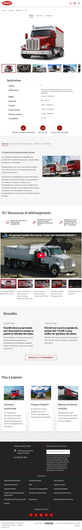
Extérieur (39, 16)
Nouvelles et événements (62, 493)
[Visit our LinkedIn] (41, 515)
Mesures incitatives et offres (63, 499)
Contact (7, 503)
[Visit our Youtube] (51, 515)
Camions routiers (59, 485)
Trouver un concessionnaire (38, 489)
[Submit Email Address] (68, 452)
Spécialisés (19, 10)
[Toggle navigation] (79, 3)
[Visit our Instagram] (46, 515)
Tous (31, 16)
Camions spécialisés (61, 489)
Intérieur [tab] (46, 143)
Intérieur (49, 16)
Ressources (33, 499)
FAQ (30, 485)
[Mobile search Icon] (70, 3)
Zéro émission (59, 480)
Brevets (14, 525)
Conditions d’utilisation (8, 523)
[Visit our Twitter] (36, 515)
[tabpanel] (41, 175)
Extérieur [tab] (37, 143)
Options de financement (12, 480)
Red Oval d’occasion (11, 485)
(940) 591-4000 (21, 457)
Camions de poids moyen (37, 493)
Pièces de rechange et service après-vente (14, 494)
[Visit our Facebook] (31, 515)
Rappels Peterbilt (10, 489)
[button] (59, 129)
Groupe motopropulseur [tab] (21, 143)
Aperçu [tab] (5, 143)
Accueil (4, 10)
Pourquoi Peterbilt (35, 480)
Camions (11, 10)
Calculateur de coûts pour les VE (15, 499)
